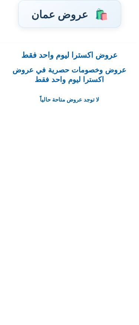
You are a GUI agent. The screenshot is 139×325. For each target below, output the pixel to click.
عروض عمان (70, 14)
